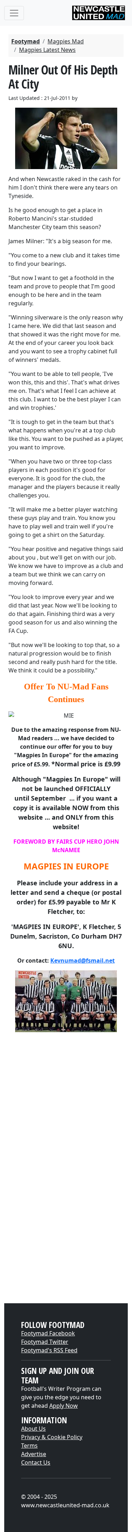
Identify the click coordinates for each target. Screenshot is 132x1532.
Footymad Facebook (48, 1333)
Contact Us (35, 1462)
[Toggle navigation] (14, 13)
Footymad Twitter (44, 1342)
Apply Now (63, 1406)
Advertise (33, 1454)
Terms (29, 1445)
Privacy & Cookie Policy (51, 1437)
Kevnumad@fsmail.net (82, 960)
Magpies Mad (66, 41)
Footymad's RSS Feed (49, 1350)
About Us (33, 1428)
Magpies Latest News (47, 50)
